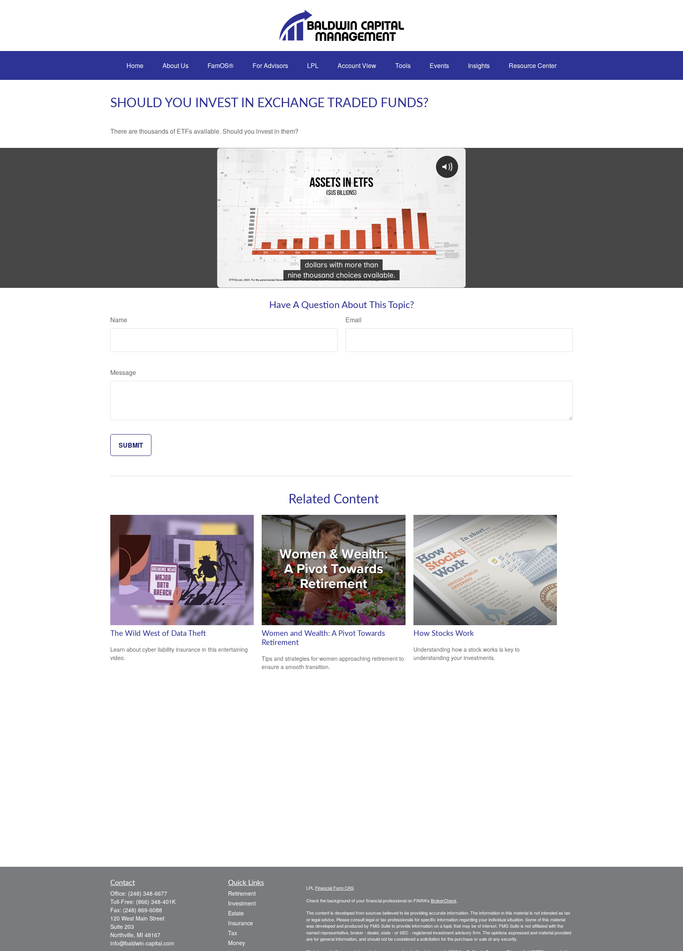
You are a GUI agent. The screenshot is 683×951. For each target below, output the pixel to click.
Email (353, 319)
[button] (135, 65)
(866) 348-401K (155, 902)
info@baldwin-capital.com (142, 943)
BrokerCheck (444, 900)
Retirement (242, 893)
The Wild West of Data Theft (158, 633)
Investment (242, 903)
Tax (232, 933)
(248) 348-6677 (147, 893)
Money (236, 943)
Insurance (240, 923)
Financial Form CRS (334, 888)
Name (118, 319)
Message (123, 372)
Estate (236, 913)
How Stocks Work (443, 633)
